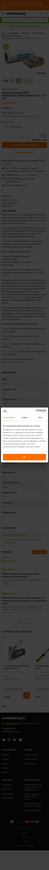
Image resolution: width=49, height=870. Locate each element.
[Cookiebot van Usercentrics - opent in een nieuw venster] (35, 410)
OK (24, 457)
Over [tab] (40, 417)
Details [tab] (24, 417)
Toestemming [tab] (8, 417)
